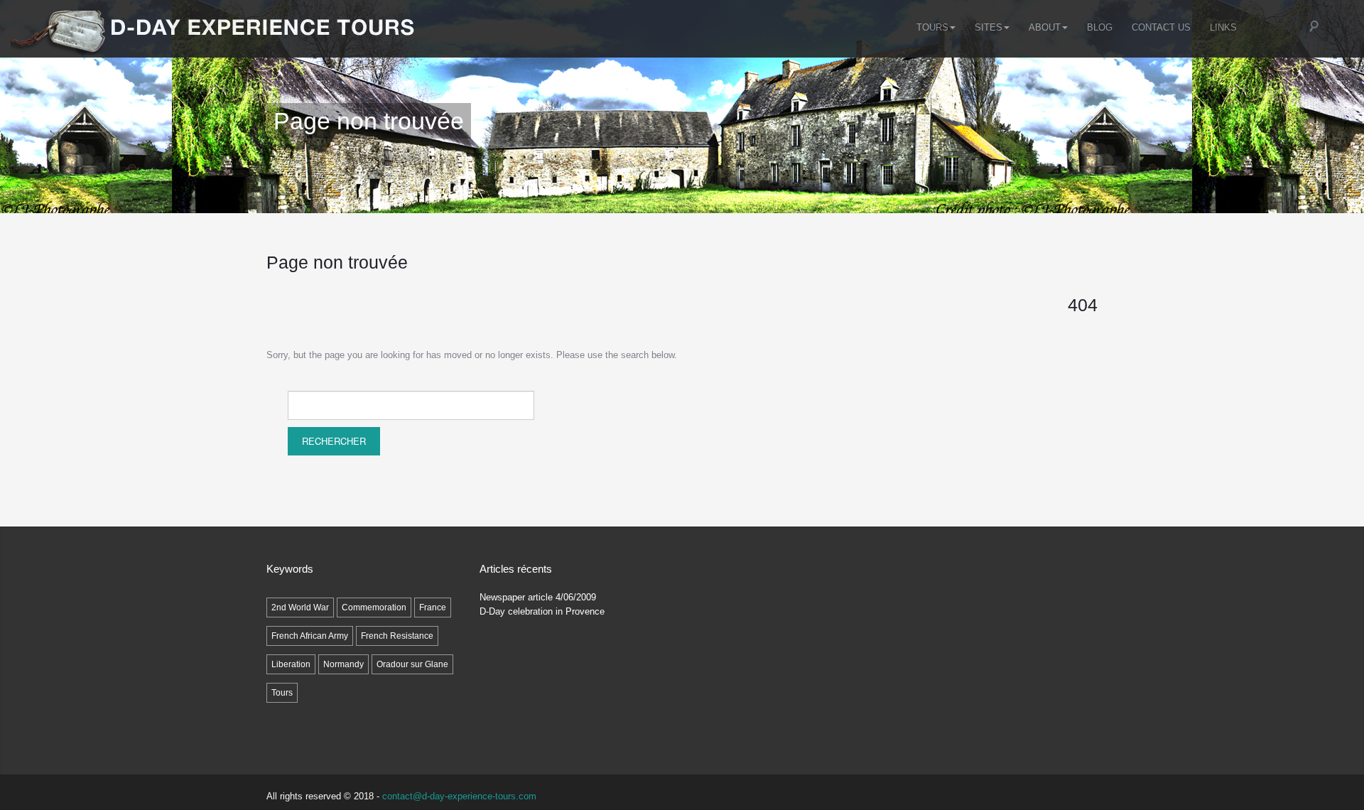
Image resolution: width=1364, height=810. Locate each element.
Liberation (290, 664)
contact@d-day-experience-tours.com (459, 796)
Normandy (343, 664)
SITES (988, 27)
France (432, 607)
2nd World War (300, 607)
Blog (1100, 27)
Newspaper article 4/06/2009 (538, 597)
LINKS (1223, 27)
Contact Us (1161, 27)
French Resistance (397, 636)
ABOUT (1045, 27)
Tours (932, 27)
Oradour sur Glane (412, 664)
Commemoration (374, 607)
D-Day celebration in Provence (542, 611)
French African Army (309, 636)
